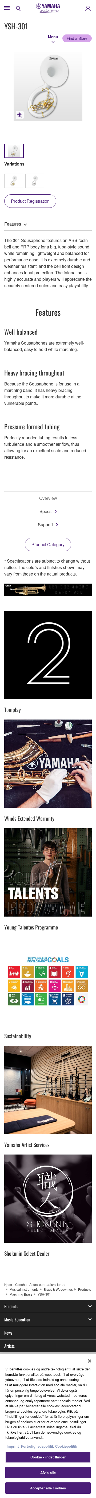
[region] (48, 1425)
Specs (45, 511)
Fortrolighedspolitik (37, 1446)
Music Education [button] (17, 1319)
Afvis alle (48, 1472)
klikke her (15, 1432)
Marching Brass (21, 1294)
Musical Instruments (24, 1289)
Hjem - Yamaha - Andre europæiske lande (34, 1284)
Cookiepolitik (66, 1446)
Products (84, 1289)
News (8, 1332)
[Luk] (89, 1361)
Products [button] (11, 1306)
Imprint (13, 1446)
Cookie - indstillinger (48, 1457)
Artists (9, 1346)
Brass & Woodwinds (58, 1289)
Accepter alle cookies (48, 1487)
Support (45, 524)
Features (12, 224)
